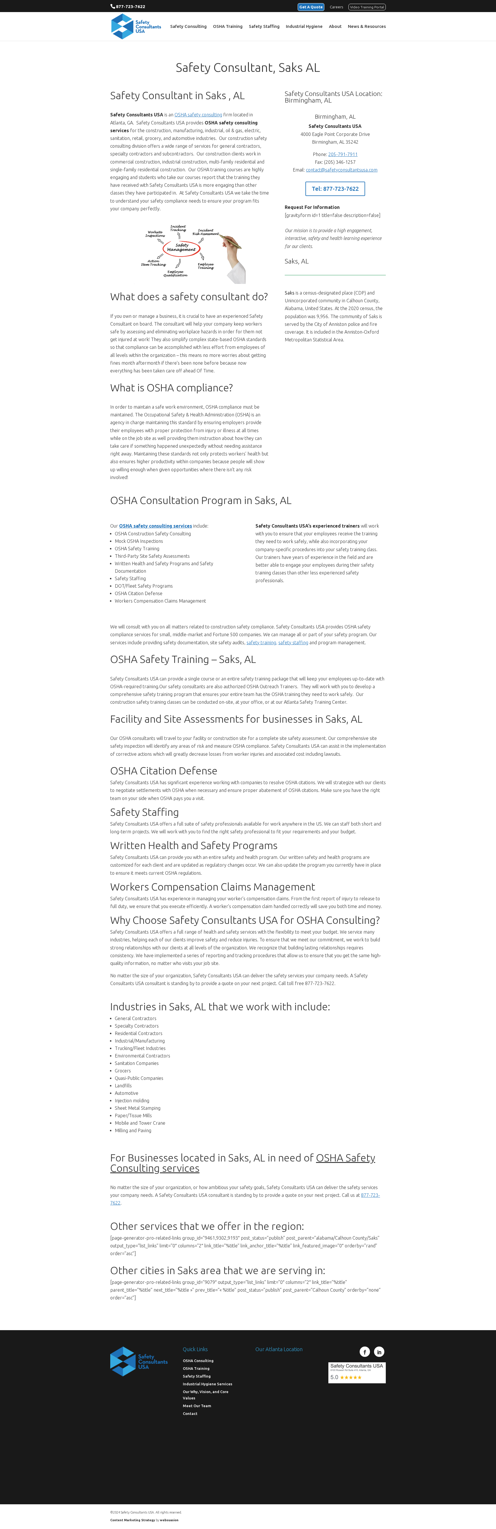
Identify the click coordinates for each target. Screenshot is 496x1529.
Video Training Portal (367, 7)
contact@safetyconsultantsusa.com (341, 169)
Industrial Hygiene (304, 26)
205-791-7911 (343, 154)
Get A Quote (311, 7)
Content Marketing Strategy (132, 1520)
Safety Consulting (188, 26)
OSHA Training (228, 26)
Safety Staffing (264, 26)
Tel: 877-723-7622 (335, 188)
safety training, (262, 642)
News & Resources (367, 26)
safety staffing (293, 642)
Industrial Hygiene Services (207, 1384)
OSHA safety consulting (198, 114)
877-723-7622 (130, 6)
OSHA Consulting (198, 1361)
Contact (190, 1413)
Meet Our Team (197, 1406)
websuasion (169, 1520)
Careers (336, 7)
